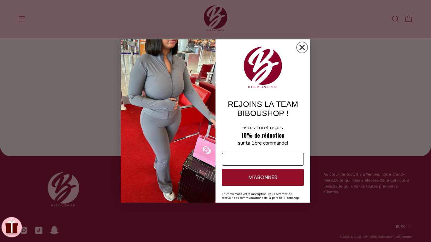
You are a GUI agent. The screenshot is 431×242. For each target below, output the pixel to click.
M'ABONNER (262, 177)
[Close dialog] (302, 47)
